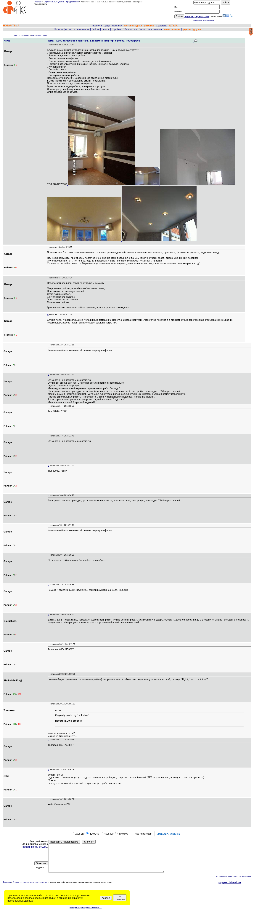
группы (186, 29)
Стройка (116, 29)
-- (48, 45)
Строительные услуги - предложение (61, 2)
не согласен (120, 898)
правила (97, 25)
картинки (117, 25)
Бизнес (106, 29)
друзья (197, 29)
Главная (37, 2)
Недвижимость (81, 29)
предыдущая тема (39, 35)
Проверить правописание (64, 841)
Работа (95, 29)
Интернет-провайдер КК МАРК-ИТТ (86, 907)
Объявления (130, 29)
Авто (68, 29)
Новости (58, 29)
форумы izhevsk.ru (229, 882)
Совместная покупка (150, 29)
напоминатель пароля (203, 20)
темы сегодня (172, 29)
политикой (50, 898)
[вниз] (251, 32)
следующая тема (22, 35)
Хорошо (106, 898)
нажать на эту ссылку (34, 846)
